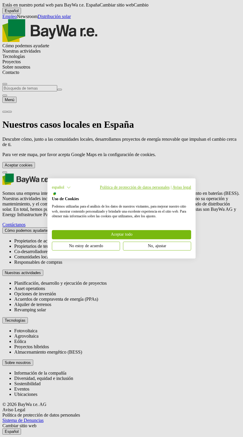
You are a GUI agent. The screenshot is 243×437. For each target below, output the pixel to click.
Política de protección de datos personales (135, 187)
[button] (61, 187)
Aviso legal (181, 187)
